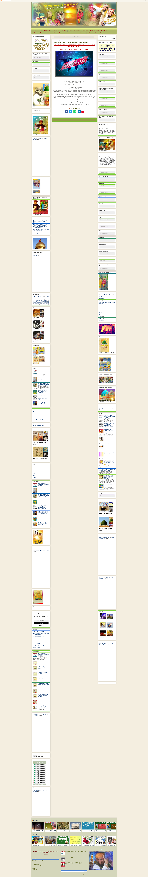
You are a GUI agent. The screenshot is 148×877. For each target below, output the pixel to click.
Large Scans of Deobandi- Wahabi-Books (40, 645)
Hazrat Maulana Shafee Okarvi (60, 30)
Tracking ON (42, 784)
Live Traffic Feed (39, 762)
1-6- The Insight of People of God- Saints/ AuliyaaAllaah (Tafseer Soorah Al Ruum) (43, 706)
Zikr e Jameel (34, 863)
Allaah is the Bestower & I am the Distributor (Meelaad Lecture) (43, 518)
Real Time (39, 784)
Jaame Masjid (104, 30)
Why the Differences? (94, 30)
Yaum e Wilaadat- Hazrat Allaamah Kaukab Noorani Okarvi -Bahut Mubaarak (107, 470)
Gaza (100, 300)
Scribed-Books (34, 868)
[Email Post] (66, 114)
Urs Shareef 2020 (44, 301)
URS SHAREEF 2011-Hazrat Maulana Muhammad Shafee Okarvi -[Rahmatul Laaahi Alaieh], (109, 438)
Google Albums (54, 32)
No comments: (61, 114)
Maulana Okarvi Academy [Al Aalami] (39, 641)
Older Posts (93, 119)
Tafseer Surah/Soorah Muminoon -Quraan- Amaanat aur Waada (43, 371)
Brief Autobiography (102, 296)
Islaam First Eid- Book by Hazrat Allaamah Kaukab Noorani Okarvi (42, 523)
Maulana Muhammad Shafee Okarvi (38, 860)
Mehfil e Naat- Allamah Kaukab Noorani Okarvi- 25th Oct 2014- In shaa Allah (109, 485)
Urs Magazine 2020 (37, 303)
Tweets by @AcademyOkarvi (38, 425)
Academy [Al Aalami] (38, 32)
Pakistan (100, 318)
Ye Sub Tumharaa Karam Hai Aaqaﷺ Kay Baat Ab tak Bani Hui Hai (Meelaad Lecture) (43, 402)
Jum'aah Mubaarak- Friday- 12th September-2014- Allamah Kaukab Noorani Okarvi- (43, 384)
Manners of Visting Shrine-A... (38, 138)
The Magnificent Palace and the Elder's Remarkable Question (43, 667)
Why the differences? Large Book (39, 471)
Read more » (55, 105)
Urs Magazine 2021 (44, 303)
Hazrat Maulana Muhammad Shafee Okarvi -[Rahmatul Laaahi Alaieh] (41, 230)
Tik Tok (76, 32)
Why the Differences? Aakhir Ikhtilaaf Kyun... (41, 419)
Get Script (36, 784)
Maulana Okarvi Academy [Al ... (38, 790)
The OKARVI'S (46, 550)
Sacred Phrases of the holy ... (104, 537)
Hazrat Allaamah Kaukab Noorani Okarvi (106, 408)
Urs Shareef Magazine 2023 (44, 304)
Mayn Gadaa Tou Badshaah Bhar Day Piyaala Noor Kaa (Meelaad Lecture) (43, 378)
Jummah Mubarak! (41, 700)
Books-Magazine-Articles (37, 638)
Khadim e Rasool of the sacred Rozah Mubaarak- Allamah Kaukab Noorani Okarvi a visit (108, 477)
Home (35, 30)
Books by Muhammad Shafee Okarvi (41, 299)
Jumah (100, 312)
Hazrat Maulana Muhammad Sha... (39, 254)
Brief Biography (102, 298)
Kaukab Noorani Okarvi (37, 468)
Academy (34, 477)
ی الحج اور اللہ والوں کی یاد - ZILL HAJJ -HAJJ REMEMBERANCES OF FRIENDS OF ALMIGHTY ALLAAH (43, 397)
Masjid (34, 475)
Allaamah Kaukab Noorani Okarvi (45, 30)
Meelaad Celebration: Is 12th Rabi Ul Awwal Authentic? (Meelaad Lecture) (43, 391)
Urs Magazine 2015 (40, 302)
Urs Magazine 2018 (46, 302)
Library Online (35, 413)
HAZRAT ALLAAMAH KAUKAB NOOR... (106, 577)
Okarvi (34, 466)
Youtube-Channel (36, 639)
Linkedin (94, 32)
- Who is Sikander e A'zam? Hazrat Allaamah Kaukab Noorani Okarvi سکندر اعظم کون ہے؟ (109, 462)
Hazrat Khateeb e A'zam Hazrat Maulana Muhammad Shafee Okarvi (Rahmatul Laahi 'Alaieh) (41, 221)
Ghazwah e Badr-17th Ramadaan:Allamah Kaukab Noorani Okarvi (109, 446)
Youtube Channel (62, 32)
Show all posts (81, 36)
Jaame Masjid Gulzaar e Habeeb (39, 643)
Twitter (89, 32)
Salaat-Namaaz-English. (37, 550)
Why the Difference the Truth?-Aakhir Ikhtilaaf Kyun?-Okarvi (106, 643)
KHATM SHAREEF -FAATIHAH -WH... (40, 714)
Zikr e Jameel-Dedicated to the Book (39, 636)
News (100, 314)
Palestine (101, 320)
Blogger (84, 874)
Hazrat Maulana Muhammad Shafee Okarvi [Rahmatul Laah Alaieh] (41, 634)
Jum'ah (100, 310)
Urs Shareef (37, 296)
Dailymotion (82, 32)
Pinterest (46, 32)
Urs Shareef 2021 (36, 301)
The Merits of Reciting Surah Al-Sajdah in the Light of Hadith (43, 684)
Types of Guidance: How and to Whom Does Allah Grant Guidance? (43, 695)
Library (70, 30)
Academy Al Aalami (35, 864)
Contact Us (101, 32)
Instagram (71, 32)
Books (34, 473)
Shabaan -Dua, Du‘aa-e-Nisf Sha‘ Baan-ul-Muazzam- (109, 453)
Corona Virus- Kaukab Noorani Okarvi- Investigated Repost (70, 42)
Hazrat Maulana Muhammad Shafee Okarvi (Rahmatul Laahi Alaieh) (41, 298)
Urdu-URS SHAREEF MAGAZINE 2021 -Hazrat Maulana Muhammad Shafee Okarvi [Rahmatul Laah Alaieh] (109, 431)
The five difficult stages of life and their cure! (43, 689)
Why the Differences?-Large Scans (81, 30)
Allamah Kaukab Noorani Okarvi (105, 406)
